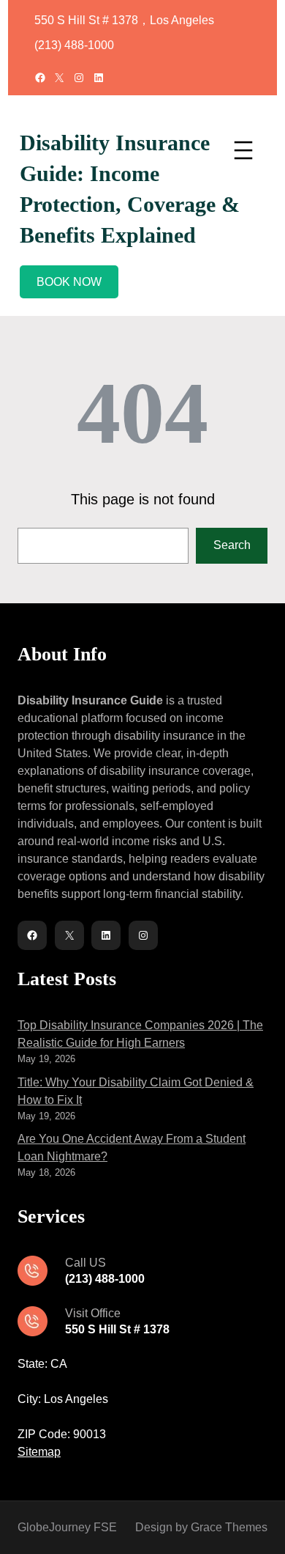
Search (232, 545)
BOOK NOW (69, 282)
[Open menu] (243, 150)
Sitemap (39, 1452)
